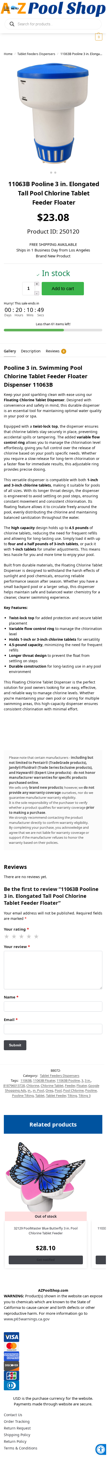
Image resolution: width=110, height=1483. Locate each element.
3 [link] (82, 1080)
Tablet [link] (40, 1095)
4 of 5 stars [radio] (29, 936)
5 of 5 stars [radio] (37, 936)
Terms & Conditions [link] (20, 1448)
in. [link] (29, 1090)
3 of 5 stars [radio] (22, 936)
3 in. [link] (88, 1080)
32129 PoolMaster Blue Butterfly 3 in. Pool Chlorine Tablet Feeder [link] (46, 1231)
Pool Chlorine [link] (73, 1090)
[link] (100, 1449)
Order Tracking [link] (17, 1421)
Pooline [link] (91, 1090)
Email (11, 1019)
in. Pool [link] (38, 1090)
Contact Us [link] (13, 1414)
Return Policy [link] (15, 1441)
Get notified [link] (46, 1260)
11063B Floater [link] (44, 1080)
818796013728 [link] (14, 1085)
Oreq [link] (49, 1090)
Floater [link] (81, 1085)
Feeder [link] (70, 1085)
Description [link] (31, 351)
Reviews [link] (55, 351)
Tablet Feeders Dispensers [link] (36, 54)
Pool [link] (58, 1090)
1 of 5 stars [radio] (7, 936)
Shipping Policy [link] (17, 1434)
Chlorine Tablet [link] (52, 1085)
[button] (98, 36)
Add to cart (63, 288)
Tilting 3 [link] (85, 1095)
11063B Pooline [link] (68, 1080)
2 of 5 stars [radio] (14, 936)
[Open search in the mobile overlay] (53, 24)
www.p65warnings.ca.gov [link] (27, 1318)
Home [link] (8, 54)
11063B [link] (25, 1080)
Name (11, 997)
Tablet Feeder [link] (56, 1095)
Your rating (16, 929)
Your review (17, 946)
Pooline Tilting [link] (23, 1095)
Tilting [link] (72, 1095)
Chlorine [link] (32, 1085)
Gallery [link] (10, 351)
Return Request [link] (17, 1428)
